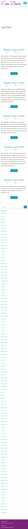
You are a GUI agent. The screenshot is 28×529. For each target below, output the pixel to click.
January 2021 (3, 410)
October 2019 (4, 454)
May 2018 (3, 501)
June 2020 (3, 430)
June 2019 (3, 462)
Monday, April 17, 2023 (14, 82)
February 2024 (4, 301)
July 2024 (3, 286)
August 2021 (3, 389)
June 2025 (3, 254)
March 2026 (3, 228)
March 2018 (3, 506)
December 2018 (4, 480)
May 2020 (3, 433)
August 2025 (3, 248)
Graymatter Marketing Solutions (7, 527)
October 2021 (4, 383)
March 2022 (3, 369)
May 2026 (3, 222)
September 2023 (4, 316)
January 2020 (3, 445)
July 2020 (3, 427)
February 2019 (4, 474)
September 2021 (4, 386)
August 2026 (3, 213)
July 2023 (3, 322)
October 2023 (4, 313)
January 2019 (3, 477)
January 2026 (3, 234)
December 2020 (4, 413)
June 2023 (3, 325)
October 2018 (4, 486)
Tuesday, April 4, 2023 (14, 147)
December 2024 (4, 272)
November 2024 (4, 275)
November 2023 (4, 310)
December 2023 (4, 307)
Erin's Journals (19, 52)
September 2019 (4, 457)
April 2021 (3, 401)
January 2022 (3, 374)
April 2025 (3, 260)
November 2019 (4, 451)
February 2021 (4, 407)
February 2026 (4, 231)
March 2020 (3, 439)
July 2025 (3, 251)
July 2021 (3, 392)
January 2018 (3, 512)
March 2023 (3, 333)
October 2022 (4, 348)
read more (14, 73)
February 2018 (4, 509)
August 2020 (3, 424)
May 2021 (3, 398)
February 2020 (4, 442)
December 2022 (4, 342)
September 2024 (4, 281)
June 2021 (3, 395)
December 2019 (4, 448)
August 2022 (3, 354)
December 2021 (4, 377)
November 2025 (4, 240)
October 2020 (4, 418)
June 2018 (3, 498)
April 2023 (3, 330)
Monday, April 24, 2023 (14, 49)
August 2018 (3, 492)
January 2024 (3, 304)
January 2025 (3, 269)
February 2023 (4, 336)
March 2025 (3, 263)
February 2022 (4, 372)
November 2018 (4, 483)
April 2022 (3, 366)
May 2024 (3, 292)
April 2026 (3, 225)
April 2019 (3, 468)
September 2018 (4, 489)
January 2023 (3, 339)
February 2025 (4, 266)
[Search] (25, 207)
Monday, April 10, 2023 (14, 116)
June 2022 (3, 360)
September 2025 (4, 245)
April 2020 (3, 436)
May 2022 (3, 363)
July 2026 (3, 216)
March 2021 (3, 404)
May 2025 (3, 257)
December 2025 (4, 237)
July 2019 (3, 460)
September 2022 (4, 351)
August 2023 (3, 319)
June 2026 (3, 219)
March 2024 (3, 298)
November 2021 (4, 380)
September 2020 (4, 421)
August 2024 (3, 284)
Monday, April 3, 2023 (14, 180)
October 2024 (4, 278)
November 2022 (4, 345)
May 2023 (3, 328)
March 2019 (3, 471)
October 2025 (4, 243)
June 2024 (3, 289)
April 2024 (3, 295)
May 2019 (3, 465)
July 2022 (3, 357)
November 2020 (4, 416)
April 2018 (3, 504)
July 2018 (3, 495)
